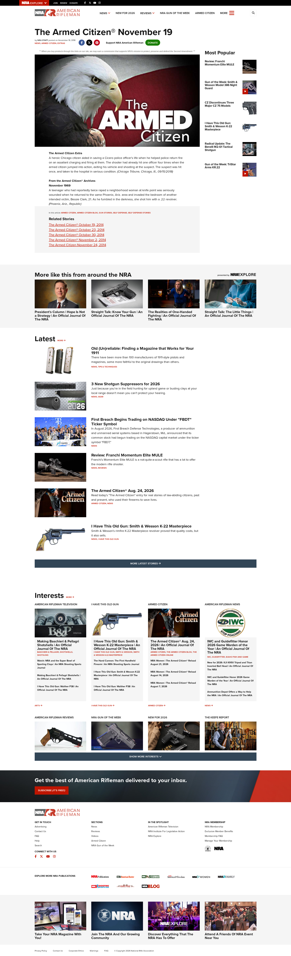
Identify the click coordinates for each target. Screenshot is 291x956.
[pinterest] (97, 41)
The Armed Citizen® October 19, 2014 (76, 224)
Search (38, 845)
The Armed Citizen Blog (179, 652)
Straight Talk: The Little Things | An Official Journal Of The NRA (229, 313)
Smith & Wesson (124, 652)
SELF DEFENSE (120, 212)
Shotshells (66, 652)
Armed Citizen (205, 13)
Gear (100, 396)
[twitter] (89, 41)
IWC (209, 656)
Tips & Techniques (107, 366)
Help (37, 840)
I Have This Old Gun (108, 539)
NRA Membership (214, 826)
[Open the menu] (232, 12)
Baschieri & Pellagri (48, 652)
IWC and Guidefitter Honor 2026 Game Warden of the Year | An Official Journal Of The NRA (228, 647)
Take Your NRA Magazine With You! (58, 936)
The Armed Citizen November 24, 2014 (77, 244)
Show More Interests (163, 756)
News (103, 13)
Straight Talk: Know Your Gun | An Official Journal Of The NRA (117, 313)
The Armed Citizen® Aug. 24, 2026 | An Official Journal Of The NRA (173, 645)
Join (55, 3)
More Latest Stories (159, 563)
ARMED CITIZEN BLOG (87, 212)
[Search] (253, 13)
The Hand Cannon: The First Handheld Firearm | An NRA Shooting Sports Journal (116, 662)
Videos (95, 836)
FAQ (37, 836)
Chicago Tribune (128, 171)
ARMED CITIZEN (68, 212)
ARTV (37, 705)
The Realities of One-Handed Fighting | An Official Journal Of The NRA (172, 315)
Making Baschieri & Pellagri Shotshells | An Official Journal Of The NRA (58, 645)
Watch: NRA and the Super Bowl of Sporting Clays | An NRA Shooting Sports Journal (59, 664)
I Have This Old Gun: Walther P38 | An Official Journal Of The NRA (57, 688)
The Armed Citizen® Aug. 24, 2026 (122, 490)
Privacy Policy (41, 950)
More (60, 340)
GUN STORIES (105, 212)
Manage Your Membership (218, 840)
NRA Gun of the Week (175, 13)
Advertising (40, 826)
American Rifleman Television (56, 604)
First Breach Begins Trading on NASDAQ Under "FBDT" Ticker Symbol (141, 421)
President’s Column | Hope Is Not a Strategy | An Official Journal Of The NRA (60, 315)
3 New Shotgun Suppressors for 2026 (125, 384)
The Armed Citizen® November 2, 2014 (77, 239)
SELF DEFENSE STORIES (139, 212)
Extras (61, 43)
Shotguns (42, 655)
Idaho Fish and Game (237, 656)
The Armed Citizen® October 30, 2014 (76, 234)
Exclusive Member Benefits (219, 831)
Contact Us (40, 831)
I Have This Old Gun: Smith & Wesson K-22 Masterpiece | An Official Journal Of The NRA (117, 645)
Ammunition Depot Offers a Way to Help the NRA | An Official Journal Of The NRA (229, 693)
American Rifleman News (222, 604)
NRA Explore (154, 836)
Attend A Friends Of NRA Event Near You (229, 936)
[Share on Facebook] (82, 41)
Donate (74, 3)
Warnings (94, 950)
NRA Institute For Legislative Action (166, 831)
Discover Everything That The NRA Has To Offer (170, 936)
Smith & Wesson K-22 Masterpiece (116, 653)
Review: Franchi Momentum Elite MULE (127, 455)
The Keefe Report (217, 717)
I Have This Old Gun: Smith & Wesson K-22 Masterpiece (141, 526)
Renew (63, 3)
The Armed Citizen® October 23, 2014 (76, 229)
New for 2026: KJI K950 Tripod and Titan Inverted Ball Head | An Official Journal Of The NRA (230, 666)
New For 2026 (125, 13)
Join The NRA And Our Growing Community (115, 936)
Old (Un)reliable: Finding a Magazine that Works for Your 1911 (142, 350)
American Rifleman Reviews (54, 717)
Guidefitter (218, 656)
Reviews (146, 13)
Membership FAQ (214, 836)
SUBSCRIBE (51, 790)
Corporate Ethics (76, 950)
